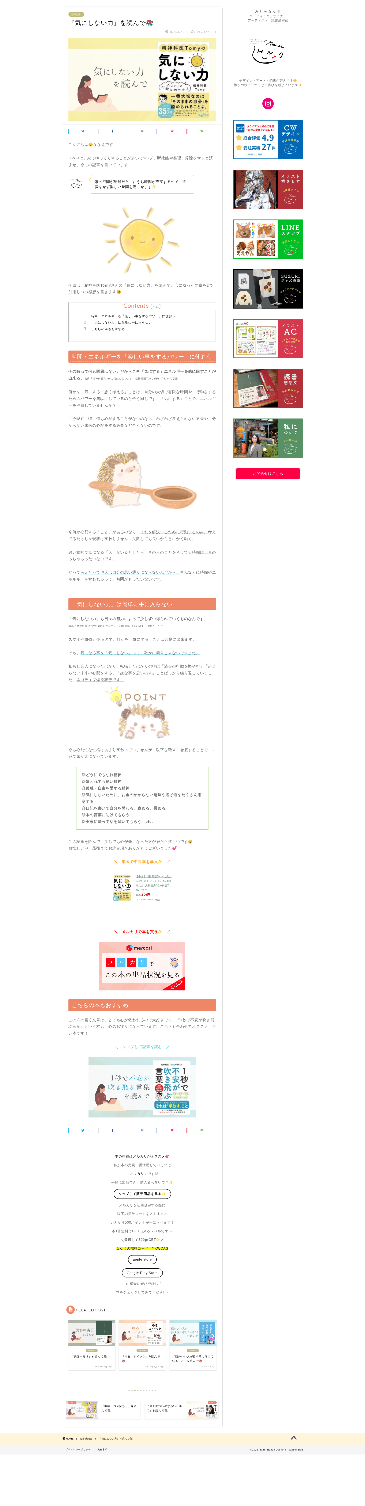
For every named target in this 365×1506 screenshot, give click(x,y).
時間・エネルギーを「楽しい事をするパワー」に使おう (133, 316)
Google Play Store (142, 1273)
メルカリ (137, 1174)
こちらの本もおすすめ (108, 329)
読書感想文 (76, 14)
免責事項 (102, 1449)
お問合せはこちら (268, 473)
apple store (142, 1259)
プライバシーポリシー (78, 1449)
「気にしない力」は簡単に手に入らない (121, 322)
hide (156, 306)
